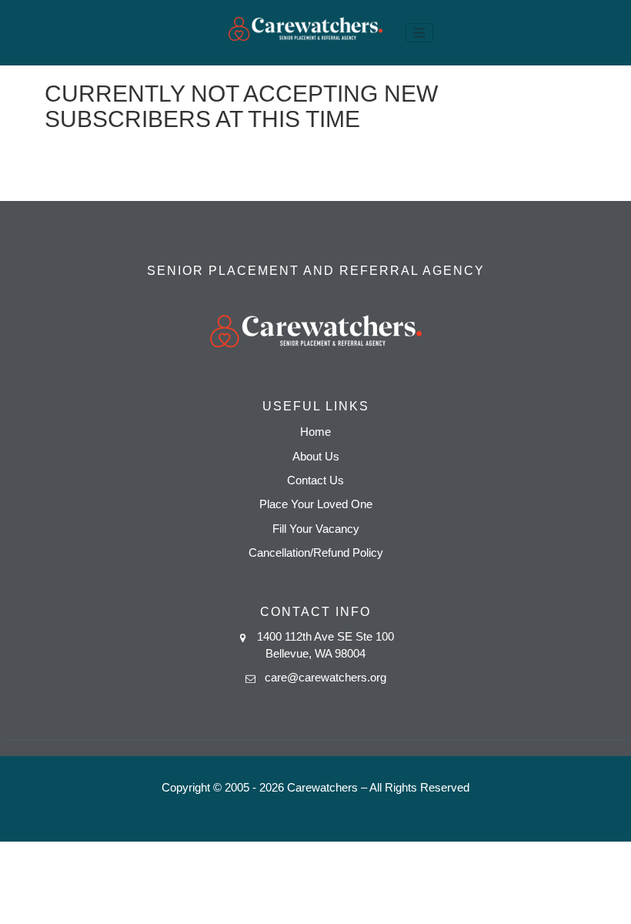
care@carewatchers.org (325, 677)
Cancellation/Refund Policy (316, 552)
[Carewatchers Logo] (305, 33)
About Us (315, 456)
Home (315, 431)
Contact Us (315, 480)
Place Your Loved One (315, 504)
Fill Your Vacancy (315, 528)
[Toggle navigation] (419, 33)
